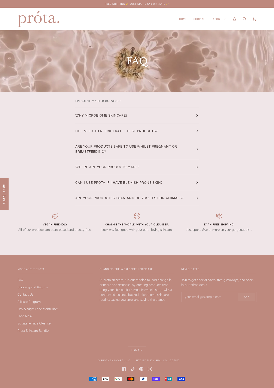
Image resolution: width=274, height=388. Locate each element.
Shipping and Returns (33, 287)
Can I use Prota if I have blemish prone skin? (119, 182)
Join (247, 296)
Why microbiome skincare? (101, 115)
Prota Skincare (112, 360)
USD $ (135, 350)
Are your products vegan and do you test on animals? (129, 198)
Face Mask (25, 316)
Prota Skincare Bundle (33, 330)
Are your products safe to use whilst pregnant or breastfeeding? (126, 149)
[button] (4, 194)
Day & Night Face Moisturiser (38, 309)
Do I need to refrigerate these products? (116, 131)
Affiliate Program (29, 302)
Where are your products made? (107, 167)
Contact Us (25, 294)
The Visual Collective (163, 360)
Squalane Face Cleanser (35, 323)
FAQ (20, 280)
